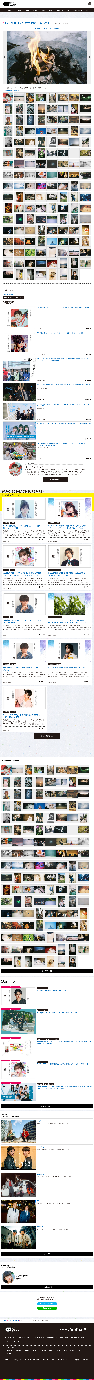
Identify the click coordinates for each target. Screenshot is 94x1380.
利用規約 (85, 1360)
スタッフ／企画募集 (48, 1360)
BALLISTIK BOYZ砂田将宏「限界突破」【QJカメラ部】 (67, 668)
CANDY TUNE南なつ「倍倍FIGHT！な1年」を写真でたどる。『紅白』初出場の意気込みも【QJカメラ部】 (67, 527)
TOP (5, 1321)
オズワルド (40, 1227)
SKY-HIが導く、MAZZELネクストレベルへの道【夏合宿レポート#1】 (57, 1013)
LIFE (58, 1351)
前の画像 (37, 28)
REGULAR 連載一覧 (14, 1321)
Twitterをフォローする (48, 1303)
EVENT (9, 1354)
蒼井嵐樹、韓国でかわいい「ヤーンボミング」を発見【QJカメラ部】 (22, 621)
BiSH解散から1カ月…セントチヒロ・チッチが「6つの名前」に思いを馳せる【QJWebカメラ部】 (63, 307)
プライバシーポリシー (64, 1360)
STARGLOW (40, 1174)
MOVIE (27, 10)
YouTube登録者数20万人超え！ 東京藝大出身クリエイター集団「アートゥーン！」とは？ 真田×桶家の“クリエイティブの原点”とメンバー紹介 (64, 1087)
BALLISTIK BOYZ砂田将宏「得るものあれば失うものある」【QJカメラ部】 (66, 574)
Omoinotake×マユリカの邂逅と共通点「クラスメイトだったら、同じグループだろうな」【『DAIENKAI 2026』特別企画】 (61, 444)
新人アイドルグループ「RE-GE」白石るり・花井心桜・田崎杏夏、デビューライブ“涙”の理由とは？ (64, 424)
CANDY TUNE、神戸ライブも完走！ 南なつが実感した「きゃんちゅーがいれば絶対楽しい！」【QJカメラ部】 (22, 574)
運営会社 (76, 1360)
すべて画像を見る (47, 971)
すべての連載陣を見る (47, 1287)
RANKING (60, 10)
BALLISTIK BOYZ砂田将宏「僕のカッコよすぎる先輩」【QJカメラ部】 (21, 716)
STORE (88, 10)
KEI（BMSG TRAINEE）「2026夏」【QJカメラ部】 (52, 990)
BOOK (51, 1351)
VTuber (35, 10)
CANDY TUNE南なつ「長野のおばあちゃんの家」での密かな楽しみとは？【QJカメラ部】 (63, 1064)
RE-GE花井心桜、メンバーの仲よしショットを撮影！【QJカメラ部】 (21, 527)
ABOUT (7, 1360)
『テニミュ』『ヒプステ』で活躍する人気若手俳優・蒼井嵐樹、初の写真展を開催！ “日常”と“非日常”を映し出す (67, 621)
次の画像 (56, 28)
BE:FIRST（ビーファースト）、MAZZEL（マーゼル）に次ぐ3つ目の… (54, 1176)
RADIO (43, 1351)
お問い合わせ (17, 1360)
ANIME (43, 10)
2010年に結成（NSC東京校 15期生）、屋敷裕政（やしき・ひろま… (54, 1149)
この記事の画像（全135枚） (11, 91)
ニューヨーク (41, 1147)
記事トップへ (47, 28)
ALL (68, 10)
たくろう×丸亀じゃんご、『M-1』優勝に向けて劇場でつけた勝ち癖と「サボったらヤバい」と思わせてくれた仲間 (64, 405)
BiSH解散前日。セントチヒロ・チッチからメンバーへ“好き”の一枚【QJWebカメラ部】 (61, 333)
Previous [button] (3, 1277)
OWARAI (10, 10)
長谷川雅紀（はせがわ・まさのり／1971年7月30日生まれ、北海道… (54, 1203)
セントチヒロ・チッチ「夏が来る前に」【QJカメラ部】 (28, 23)
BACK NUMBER (77, 10)
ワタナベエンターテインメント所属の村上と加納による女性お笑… (53, 1123)
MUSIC (19, 10)
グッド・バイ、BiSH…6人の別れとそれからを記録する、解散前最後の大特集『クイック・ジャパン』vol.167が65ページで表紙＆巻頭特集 (63, 359)
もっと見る (47, 1254)
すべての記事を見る (47, 736)
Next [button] (89, 1277)
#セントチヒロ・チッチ (9, 290)
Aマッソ (39, 1121)
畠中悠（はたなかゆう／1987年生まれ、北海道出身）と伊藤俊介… (53, 1229)
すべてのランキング (47, 1106)
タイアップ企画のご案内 (32, 1360)
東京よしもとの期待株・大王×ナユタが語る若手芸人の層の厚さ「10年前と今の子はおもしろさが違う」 (63, 385)
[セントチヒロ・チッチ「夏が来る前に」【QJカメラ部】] (8, 97)
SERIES (51, 10)
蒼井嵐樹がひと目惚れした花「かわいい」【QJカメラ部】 (21, 668)
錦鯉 (38, 1200)
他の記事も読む (55, 479)
